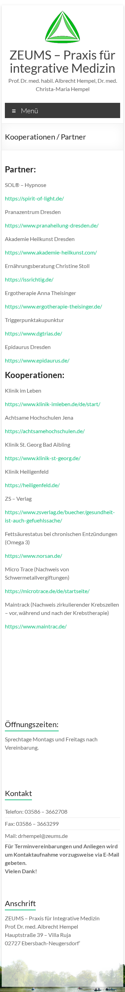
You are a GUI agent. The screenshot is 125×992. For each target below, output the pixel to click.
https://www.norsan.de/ (33, 555)
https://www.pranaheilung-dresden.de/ (52, 225)
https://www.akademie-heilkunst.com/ (51, 252)
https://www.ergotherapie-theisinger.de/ (53, 306)
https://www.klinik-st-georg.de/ (43, 458)
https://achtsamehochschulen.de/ (45, 431)
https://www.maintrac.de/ (36, 626)
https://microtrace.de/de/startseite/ (47, 591)
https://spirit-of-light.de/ (34, 198)
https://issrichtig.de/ (29, 279)
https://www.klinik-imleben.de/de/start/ (52, 404)
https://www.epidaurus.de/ (37, 360)
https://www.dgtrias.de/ (33, 333)
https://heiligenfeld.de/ (32, 485)
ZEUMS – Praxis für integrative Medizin (62, 61)
